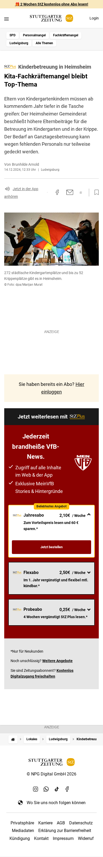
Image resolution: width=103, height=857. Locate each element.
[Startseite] (12, 739)
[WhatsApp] (46, 789)
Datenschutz (81, 822)
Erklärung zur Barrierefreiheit (64, 830)
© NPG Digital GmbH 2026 (51, 774)
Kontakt (41, 838)
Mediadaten (23, 830)
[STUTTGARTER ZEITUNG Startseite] (51, 18)
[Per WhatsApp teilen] (81, 192)
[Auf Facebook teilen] (57, 192)
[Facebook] (67, 789)
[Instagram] (35, 789)
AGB (61, 822)
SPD (13, 35)
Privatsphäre (22, 822)
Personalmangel (34, 35)
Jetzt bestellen (51, 547)
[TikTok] (57, 789)
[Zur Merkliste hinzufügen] (95, 192)
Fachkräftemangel (65, 35)
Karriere (45, 822)
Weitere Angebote (57, 661)
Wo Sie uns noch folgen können (56, 802)
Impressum (63, 838)
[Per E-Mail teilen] (70, 192)
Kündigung (20, 838)
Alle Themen (44, 43)
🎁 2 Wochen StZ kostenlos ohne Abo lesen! (51, 4)
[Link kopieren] (47, 192)
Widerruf (86, 838)
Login (94, 18)
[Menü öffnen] (6, 18)
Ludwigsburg (19, 43)
